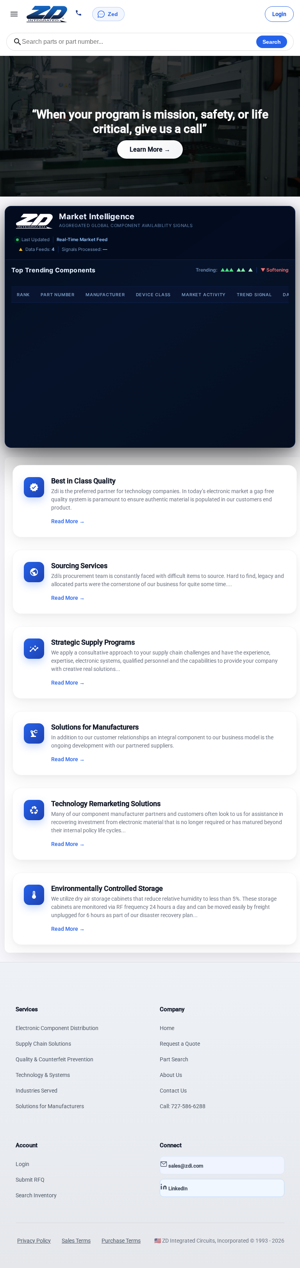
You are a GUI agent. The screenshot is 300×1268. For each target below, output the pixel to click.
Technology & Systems (43, 1075)
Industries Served (36, 1090)
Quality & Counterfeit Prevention (54, 1059)
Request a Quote (180, 1044)
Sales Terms (76, 1241)
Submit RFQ (30, 1180)
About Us (171, 1075)
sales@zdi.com (185, 1166)
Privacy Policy (34, 1241)
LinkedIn (177, 1188)
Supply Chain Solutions (43, 1044)
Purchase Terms (121, 1241)
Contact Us (173, 1090)
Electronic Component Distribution (57, 1028)
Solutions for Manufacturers (50, 1106)
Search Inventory (36, 1195)
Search (271, 42)
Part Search (174, 1059)
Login (22, 1164)
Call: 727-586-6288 (182, 1106)
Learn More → (150, 149)
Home (167, 1028)
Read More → (68, 521)
